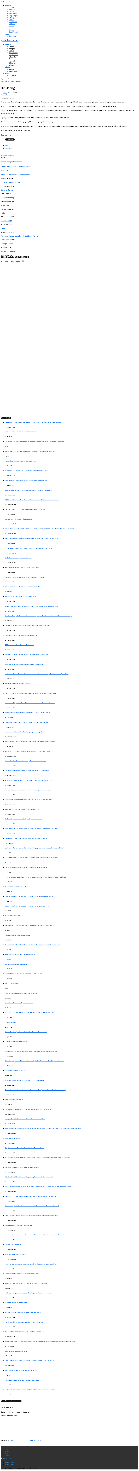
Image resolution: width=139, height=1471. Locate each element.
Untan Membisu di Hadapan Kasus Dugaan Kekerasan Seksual (26, 480)
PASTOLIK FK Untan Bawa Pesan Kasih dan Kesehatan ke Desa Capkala (29, 896)
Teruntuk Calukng (8, 251)
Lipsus (11, 12)
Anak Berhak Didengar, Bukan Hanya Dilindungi (21, 1370)
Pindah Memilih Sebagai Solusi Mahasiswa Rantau (22, 1274)
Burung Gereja (7, 190)
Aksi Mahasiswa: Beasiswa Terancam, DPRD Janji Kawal (24, 1080)
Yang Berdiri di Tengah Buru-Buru (16, 887)
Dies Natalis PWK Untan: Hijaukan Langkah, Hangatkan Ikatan (26, 838)
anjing (3, 155)
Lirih (3, 228)
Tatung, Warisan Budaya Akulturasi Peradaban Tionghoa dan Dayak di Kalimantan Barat (35, 1090)
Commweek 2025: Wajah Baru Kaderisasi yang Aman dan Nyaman (27, 471)
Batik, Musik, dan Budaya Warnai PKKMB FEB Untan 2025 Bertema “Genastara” (32, 829)
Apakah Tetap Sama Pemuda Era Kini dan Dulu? (21, 596)
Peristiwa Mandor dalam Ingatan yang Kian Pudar (22, 1380)
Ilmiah (11, 20)
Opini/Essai (13, 32)
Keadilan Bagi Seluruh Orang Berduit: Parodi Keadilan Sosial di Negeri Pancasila (32, 945)
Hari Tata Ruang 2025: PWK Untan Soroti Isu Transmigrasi (25, 509)
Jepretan (12, 36)
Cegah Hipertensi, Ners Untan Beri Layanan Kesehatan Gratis (26, 867)
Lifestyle (12, 18)
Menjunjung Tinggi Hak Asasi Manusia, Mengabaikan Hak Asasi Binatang (30, 703)
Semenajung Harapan (12, 1138)
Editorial (12, 24)
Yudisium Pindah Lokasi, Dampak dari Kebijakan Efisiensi (24, 577)
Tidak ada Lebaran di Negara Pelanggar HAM (20, 461)
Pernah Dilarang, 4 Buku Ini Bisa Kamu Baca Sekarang (23, 974)
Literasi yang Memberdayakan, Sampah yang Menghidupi (24, 732)
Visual (7, 34)
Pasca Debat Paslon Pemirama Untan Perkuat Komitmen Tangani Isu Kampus (31, 538)
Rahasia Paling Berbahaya (14, 1099)
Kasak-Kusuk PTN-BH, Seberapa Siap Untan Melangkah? (24, 1322)
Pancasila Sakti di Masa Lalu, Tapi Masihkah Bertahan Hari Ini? (26, 722)
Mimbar (8, 28)
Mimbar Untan (10, 1462)
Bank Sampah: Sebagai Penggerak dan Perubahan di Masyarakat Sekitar (30, 741)
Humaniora (13, 22)
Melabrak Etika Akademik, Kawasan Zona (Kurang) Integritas (26, 1283)
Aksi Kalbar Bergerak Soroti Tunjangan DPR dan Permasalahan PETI (28, 780)
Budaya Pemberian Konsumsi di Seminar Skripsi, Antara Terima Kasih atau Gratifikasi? (34, 848)
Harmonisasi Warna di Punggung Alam (18, 683)
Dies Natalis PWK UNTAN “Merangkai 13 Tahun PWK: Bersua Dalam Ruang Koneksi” (33, 422)
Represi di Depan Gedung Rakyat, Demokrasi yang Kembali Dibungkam (28, 790)
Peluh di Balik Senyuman (13, 1245)
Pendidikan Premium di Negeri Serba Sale (19, 1003)
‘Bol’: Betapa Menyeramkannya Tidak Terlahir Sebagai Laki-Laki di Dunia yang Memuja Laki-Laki (37, 1157)
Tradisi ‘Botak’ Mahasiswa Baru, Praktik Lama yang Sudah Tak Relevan (29, 800)
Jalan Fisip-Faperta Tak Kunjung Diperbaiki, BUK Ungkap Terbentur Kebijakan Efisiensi (34, 1061)
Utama (11, 7)
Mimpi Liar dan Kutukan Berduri (16, 1351)
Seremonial (13, 14)
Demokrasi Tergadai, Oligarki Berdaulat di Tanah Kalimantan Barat (28, 625)
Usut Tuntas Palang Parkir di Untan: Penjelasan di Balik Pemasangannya (29, 1012)
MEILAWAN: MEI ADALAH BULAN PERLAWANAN (21, 432)
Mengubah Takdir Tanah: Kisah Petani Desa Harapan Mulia (25, 1119)
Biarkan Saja (6, 221)
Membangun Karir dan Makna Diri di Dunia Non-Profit (23, 809)
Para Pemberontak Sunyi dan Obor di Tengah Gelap (22, 567)
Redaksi (8, 5)
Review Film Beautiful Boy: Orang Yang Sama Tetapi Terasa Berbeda (28, 1109)
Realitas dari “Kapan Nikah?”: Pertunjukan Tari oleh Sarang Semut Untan (29, 925)
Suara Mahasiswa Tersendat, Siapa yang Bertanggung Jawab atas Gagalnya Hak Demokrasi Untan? (39, 529)
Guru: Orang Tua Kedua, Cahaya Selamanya (19, 519)
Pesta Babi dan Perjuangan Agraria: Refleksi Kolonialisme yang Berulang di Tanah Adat (35, 442)
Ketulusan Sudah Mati (12, 916)
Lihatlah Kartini (10, 1022)
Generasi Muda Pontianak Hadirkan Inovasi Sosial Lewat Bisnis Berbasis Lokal (32, 1235)
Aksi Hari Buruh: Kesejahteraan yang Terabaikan (21, 993)
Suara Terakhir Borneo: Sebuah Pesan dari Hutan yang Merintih (27, 906)
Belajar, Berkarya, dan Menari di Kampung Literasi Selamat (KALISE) (28, 712)
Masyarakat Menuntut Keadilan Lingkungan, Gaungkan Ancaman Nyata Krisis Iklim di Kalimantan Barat (40, 1341)
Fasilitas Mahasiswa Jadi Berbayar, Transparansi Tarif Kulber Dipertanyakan (31, 858)
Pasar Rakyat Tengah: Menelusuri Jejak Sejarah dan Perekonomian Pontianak (31, 1215)
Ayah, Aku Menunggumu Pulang (15, 1254)
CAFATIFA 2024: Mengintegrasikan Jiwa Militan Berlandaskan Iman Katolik (30, 1196)
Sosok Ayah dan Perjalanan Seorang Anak (19, 1225)
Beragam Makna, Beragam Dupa (16, 1303)
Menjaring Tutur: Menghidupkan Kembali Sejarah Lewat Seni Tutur (28, 751)
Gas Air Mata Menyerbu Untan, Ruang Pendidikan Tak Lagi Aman (27, 770)
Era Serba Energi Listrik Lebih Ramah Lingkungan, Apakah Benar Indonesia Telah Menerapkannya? (38, 616)
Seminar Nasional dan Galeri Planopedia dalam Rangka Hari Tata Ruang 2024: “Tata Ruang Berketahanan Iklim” (43, 1128)
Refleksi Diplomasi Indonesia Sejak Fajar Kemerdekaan (23, 819)
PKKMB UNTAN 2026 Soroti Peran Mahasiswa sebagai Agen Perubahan (29, 1361)
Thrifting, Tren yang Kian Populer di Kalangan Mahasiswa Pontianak (28, 1293)
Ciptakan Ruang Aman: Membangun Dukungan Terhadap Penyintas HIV (29, 490)
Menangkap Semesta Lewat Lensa (16, 964)
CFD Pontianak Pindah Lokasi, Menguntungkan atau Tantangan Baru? (29, 1177)
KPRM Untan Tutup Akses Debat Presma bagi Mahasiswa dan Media (28, 548)
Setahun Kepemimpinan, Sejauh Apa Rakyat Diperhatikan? (24, 664)
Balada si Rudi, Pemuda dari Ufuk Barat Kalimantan (22, 1167)
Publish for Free (36, 1440)
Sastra (11, 30)
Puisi (12, 81)
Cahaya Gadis (7, 244)
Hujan (3, 213)
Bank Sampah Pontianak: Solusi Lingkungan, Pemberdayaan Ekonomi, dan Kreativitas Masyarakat (38, 1187)
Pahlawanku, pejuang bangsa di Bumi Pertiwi (20, 236)
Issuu (12, 1440)
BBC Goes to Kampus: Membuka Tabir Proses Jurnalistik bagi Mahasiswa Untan (32, 500)
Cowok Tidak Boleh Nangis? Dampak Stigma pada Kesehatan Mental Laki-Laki (31, 606)
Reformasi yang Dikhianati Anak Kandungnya (20, 954)
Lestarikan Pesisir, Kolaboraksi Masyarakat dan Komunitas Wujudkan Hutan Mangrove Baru (36, 674)
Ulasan (11, 26)
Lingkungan (13, 16)
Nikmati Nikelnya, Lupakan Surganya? (17, 935)
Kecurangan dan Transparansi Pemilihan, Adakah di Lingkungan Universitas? (31, 1051)
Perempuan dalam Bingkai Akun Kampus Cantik (21, 635)
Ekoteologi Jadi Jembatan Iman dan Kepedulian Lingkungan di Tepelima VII (30, 1390)
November (5, 205)
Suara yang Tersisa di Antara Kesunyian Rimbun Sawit (23, 587)
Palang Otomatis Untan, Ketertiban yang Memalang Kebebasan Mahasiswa (30, 693)
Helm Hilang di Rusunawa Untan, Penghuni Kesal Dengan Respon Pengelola (30, 1264)
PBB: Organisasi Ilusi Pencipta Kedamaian (19, 645)
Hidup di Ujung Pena (12, 983)
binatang (8, 155)
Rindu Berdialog (7, 198)
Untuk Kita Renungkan (10, 182)
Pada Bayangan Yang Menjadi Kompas (18, 558)
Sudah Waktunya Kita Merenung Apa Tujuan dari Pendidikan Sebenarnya (30, 451)
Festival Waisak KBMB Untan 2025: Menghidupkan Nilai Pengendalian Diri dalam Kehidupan (36, 877)
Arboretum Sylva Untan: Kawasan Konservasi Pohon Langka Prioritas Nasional (32, 1206)
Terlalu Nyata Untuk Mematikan (15, 1070)
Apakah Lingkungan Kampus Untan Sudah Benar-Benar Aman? (26, 1032)
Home (3, 81)
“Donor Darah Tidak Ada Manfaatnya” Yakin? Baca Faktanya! (25, 761)
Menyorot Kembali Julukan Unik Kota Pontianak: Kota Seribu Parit (27, 654)
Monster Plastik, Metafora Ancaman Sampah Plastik (23, 1312)
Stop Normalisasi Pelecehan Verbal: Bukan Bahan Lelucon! (24, 1148)
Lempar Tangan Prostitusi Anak (16, 1041)
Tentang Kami (10, 1464)
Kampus (12, 10)
